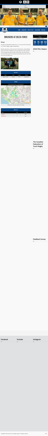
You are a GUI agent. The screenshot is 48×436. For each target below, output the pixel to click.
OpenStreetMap (26, 103)
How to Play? (31, 30)
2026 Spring (37, 30)
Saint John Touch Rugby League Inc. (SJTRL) (16, 26)
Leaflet (20, 103)
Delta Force (3, 116)
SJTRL (46, 433)
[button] (16, 93)
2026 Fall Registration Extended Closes (40, 36)
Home (19, 30)
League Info (23, 30)
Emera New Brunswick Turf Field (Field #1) (16, 84)
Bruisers (3, 114)
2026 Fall (43, 30)
